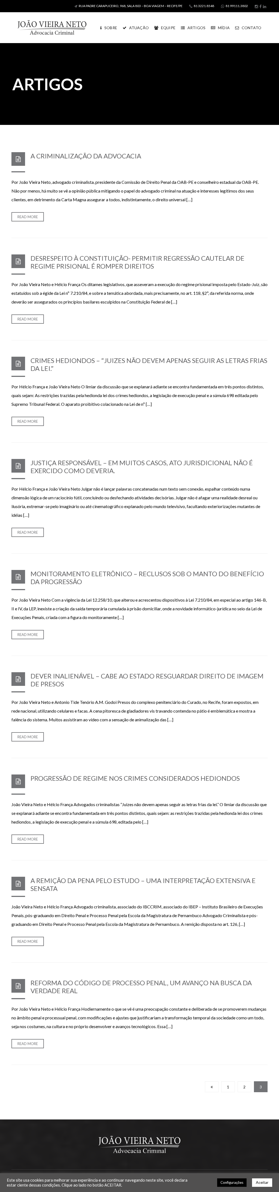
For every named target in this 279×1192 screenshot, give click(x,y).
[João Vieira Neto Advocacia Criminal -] (52, 27)
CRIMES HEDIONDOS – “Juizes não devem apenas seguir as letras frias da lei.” (149, 364)
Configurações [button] (231, 1182)
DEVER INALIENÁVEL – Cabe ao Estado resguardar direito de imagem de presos (147, 680)
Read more (27, 217)
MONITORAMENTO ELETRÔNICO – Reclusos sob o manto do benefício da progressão (147, 578)
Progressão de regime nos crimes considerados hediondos (135, 778)
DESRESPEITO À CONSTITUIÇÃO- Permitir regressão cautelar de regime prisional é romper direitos (137, 262)
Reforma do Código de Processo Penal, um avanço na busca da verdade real (141, 987)
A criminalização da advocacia (86, 156)
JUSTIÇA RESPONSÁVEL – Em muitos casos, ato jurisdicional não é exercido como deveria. (142, 467)
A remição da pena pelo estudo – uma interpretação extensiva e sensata (143, 884)
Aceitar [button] (262, 1182)
